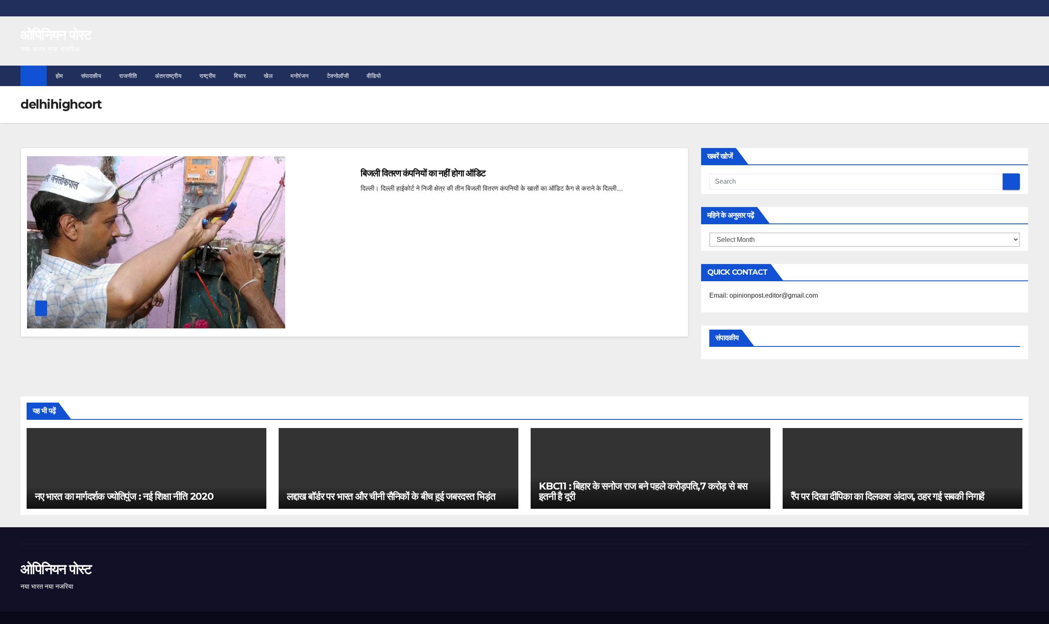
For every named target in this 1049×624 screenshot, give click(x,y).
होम (59, 76)
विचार (240, 76)
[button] (1022, 75)
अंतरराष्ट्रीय (168, 76)
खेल (268, 76)
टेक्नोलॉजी (338, 76)
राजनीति (128, 76)
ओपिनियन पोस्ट (55, 34)
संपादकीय (91, 76)
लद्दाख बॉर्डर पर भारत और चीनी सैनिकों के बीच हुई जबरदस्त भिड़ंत (391, 496)
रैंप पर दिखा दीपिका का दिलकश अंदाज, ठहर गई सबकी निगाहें (887, 496)
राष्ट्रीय (208, 76)
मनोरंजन (300, 76)
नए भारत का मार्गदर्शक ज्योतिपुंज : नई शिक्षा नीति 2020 (124, 496)
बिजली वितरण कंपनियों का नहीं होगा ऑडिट (423, 173)
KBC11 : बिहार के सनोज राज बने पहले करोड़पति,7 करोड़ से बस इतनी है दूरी (643, 491)
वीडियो (374, 76)
